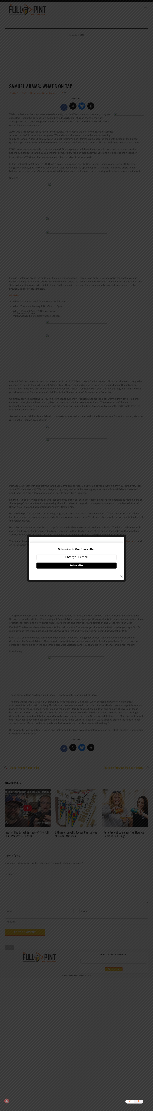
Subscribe (76, 565)
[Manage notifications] (6, 1101)
